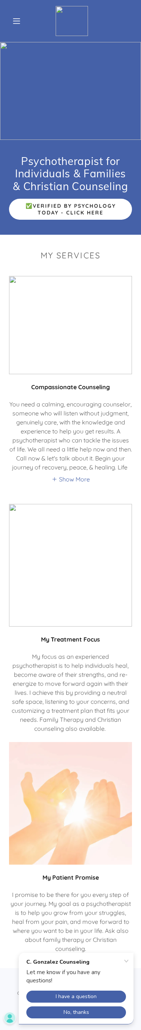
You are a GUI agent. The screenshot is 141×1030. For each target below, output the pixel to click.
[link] (72, 21)
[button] (16, 20)
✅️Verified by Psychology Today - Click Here (71, 209)
